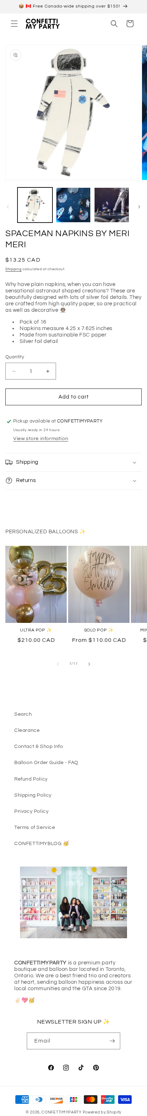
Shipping (13, 269)
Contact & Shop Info (38, 746)
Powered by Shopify (102, 1112)
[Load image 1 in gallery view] (34, 205)
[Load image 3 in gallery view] (111, 205)
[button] (14, 24)
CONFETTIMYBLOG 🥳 (41, 843)
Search (23, 714)
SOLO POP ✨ (99, 630)
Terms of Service (34, 827)
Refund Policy (31, 779)
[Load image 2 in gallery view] (73, 205)
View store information (40, 438)
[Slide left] (8, 207)
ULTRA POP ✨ (36, 630)
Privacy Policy (31, 811)
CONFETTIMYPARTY (61, 1112)
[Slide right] (139, 207)
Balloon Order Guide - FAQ (46, 762)
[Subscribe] (112, 1040)
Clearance (27, 730)
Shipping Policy (33, 795)
